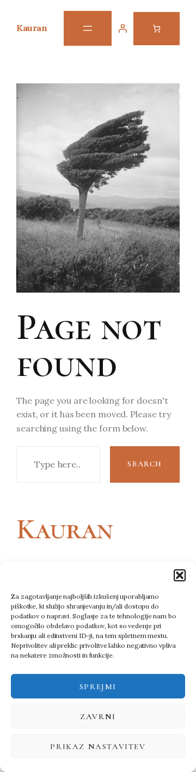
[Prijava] (122, 28)
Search (144, 464)
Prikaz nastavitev (97, 746)
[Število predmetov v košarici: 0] (156, 28)
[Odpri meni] (88, 28)
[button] (179, 575)
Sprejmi (98, 686)
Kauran (31, 27)
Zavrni (98, 716)
